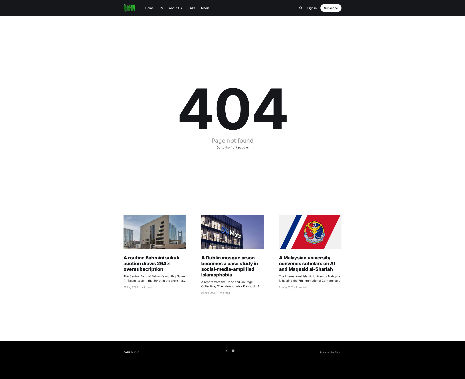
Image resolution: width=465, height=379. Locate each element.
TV (161, 8)
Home (149, 8)
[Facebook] (233, 350)
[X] (226, 350)
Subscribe (331, 8)
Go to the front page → (233, 147)
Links (191, 8)
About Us (175, 8)
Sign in (312, 8)
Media (205, 8)
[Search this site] (301, 8)
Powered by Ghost (330, 352)
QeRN (127, 352)
